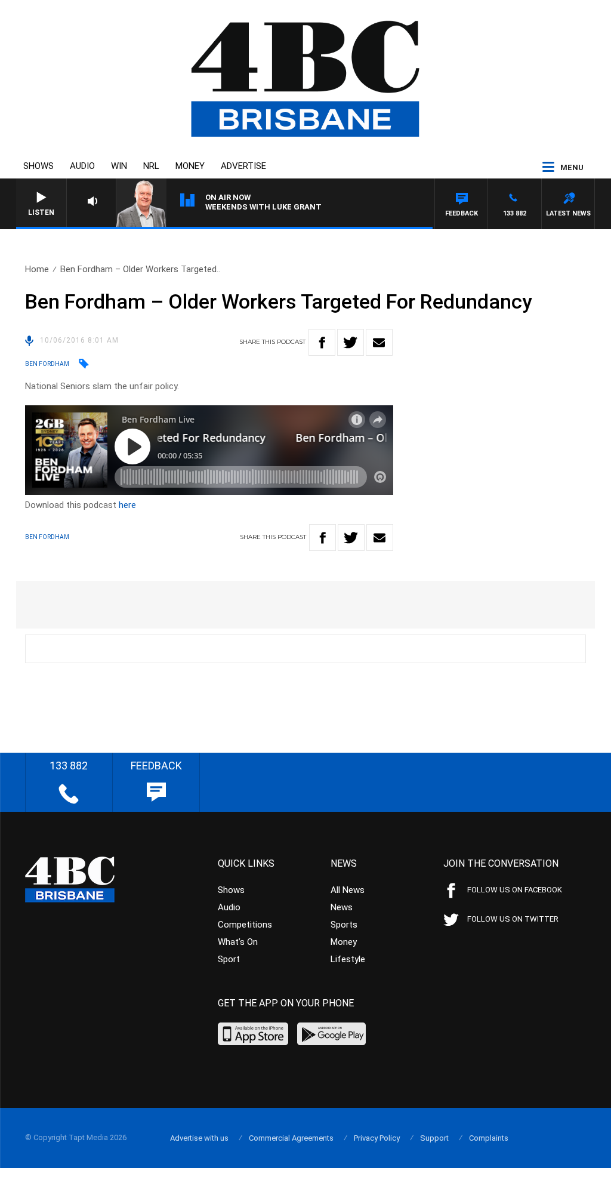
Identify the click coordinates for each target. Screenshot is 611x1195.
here (127, 505)
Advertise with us (199, 1138)
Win (119, 166)
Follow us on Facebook (514, 889)
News (342, 907)
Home (37, 269)
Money (190, 166)
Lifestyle (348, 959)
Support (434, 1138)
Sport (229, 959)
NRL (151, 166)
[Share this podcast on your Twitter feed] (350, 342)
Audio (82, 166)
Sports (344, 924)
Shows (38, 166)
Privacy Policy (377, 1138)
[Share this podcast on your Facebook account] (321, 342)
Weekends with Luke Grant (263, 206)
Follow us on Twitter (512, 918)
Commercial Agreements (291, 1138)
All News (348, 890)
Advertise (243, 166)
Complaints (488, 1138)
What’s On (238, 942)
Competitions (245, 924)
